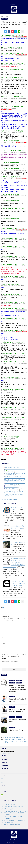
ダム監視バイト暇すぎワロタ (8, 809)
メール (3, 643)
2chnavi (3, 778)
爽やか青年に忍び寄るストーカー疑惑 (12, 467)
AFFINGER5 (22, 842)
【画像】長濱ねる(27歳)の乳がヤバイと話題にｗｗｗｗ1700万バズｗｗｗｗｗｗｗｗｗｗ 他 (14, 489)
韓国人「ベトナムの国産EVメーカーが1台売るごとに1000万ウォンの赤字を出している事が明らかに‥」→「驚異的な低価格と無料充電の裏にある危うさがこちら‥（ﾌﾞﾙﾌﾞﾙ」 (14, 480)
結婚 (3, 607)
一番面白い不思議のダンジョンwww (18, 730)
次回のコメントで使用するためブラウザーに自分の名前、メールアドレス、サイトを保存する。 (14, 655)
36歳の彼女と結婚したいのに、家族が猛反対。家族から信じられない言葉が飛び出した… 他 (14, 484)
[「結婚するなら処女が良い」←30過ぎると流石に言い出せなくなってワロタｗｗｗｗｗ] (15, 31)
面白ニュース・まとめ (14, 839)
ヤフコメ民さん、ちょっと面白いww (10, 804)
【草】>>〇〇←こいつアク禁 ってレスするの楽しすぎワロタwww (18, 583)
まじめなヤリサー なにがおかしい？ (12, 476)
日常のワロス (5, 606)
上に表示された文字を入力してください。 (11, 661)
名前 (3, 637)
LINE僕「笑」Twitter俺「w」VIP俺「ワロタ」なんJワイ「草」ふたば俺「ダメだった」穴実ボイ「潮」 (16, 741)
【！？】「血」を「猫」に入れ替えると (14, 737)
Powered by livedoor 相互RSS (9, 499)
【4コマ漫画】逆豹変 (9, 471)
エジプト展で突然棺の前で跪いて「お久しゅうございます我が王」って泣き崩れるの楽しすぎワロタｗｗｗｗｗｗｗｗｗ (14, 563)
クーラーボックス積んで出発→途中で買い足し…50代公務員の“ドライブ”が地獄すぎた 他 (14, 486)
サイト (3, 649)
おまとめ (3, 782)
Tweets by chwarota (6, 753)
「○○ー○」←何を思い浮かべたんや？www (12, 806)
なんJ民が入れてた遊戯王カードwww (10, 824)
